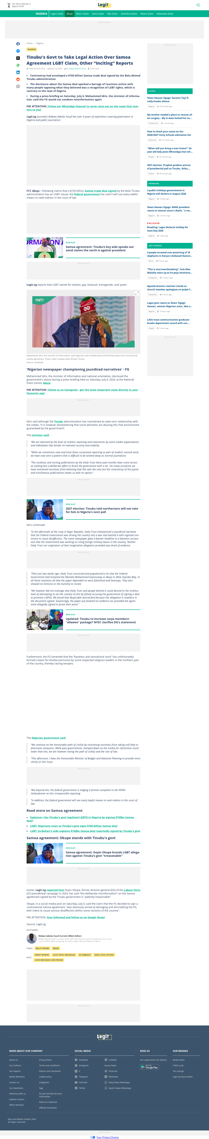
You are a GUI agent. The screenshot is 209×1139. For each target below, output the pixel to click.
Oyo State (112, 13)
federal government (87, 194)
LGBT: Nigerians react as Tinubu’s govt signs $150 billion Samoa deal (73, 826)
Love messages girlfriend (49, 960)
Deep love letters (104, 955)
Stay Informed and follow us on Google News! (76, 917)
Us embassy (85, 955)
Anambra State (129, 13)
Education (152, 140)
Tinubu (58, 421)
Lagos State (57, 13)
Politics (151, 173)
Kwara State (146, 13)
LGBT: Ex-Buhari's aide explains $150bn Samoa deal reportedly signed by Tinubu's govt (85, 831)
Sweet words (42, 955)
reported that (55, 890)
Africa (151, 261)
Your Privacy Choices (108, 1137)
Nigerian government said (48, 738)
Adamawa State (165, 13)
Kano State (98, 13)
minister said (40, 435)
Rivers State (82, 13)
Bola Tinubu (42, 948)
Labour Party (132, 890)
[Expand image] (137, 293)
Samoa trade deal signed (100, 190)
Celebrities (153, 278)
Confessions (153, 123)
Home (30, 43)
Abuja (70, 13)
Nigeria (41, 14)
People (151, 157)
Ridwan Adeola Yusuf (77, 68)
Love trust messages (64, 955)
